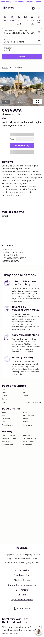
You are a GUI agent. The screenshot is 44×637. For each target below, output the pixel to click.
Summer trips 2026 (8, 435)
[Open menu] (39, 8)
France (4, 396)
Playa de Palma (28, 415)
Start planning (22, 145)
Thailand (5, 402)
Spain (4, 389)
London (25, 419)
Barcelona (6, 419)
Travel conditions (22, 575)
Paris (4, 415)
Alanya (4, 412)
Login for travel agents (22, 600)
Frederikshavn (7, 425)
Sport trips (6, 442)
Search (22, 56)
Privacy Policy (22, 570)
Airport (12, 139)
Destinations (22, 590)
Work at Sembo (22, 580)
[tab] (5, 20)
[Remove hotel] (39, 32)
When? (7, 39)
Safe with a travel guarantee (22, 585)
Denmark (25, 389)
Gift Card (22, 595)
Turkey (4, 393)
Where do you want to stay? (16, 31)
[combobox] (20, 33)
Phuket (25, 422)
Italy (24, 393)
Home (5, 68)
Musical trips (27, 445)
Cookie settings (24, 608)
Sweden (25, 399)
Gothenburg (27, 425)
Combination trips (29, 438)
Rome (4, 422)
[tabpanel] (22, 44)
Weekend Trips (7, 445)
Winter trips (26, 435)
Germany (5, 399)
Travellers (8, 48)
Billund (24, 412)
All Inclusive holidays (9, 438)
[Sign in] (33, 8)
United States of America (31, 402)
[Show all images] (37, 101)
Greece (25, 396)
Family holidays (28, 442)
